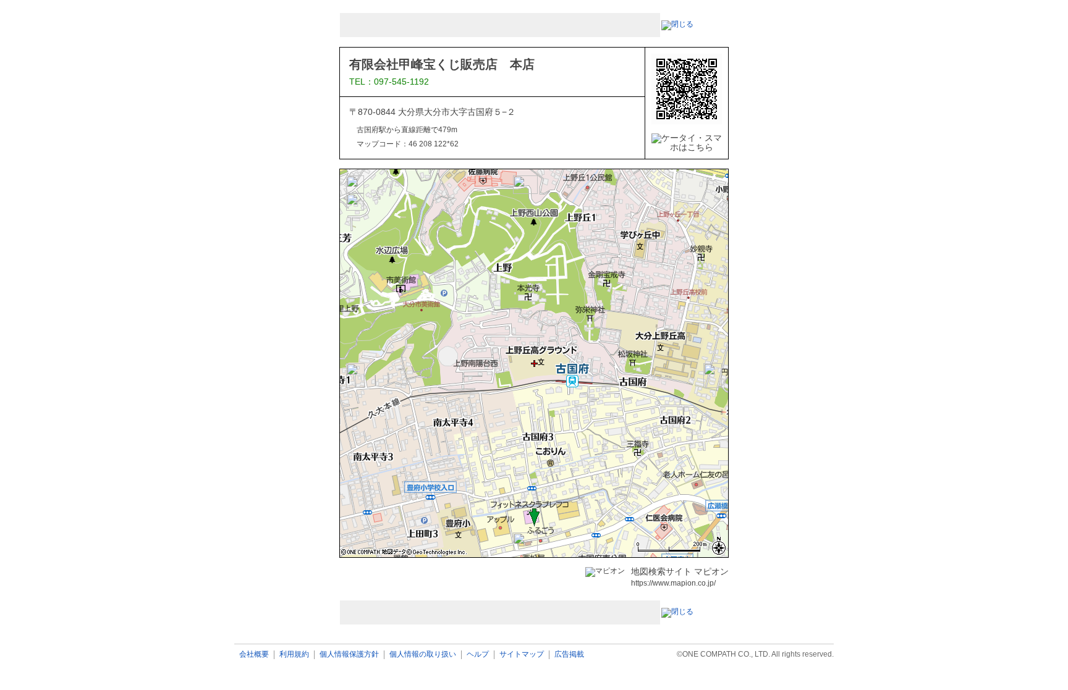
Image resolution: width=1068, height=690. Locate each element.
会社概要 (254, 654)
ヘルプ (478, 654)
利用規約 (294, 654)
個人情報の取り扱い (422, 654)
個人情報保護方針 (349, 654)
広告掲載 (569, 654)
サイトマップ (521, 654)
